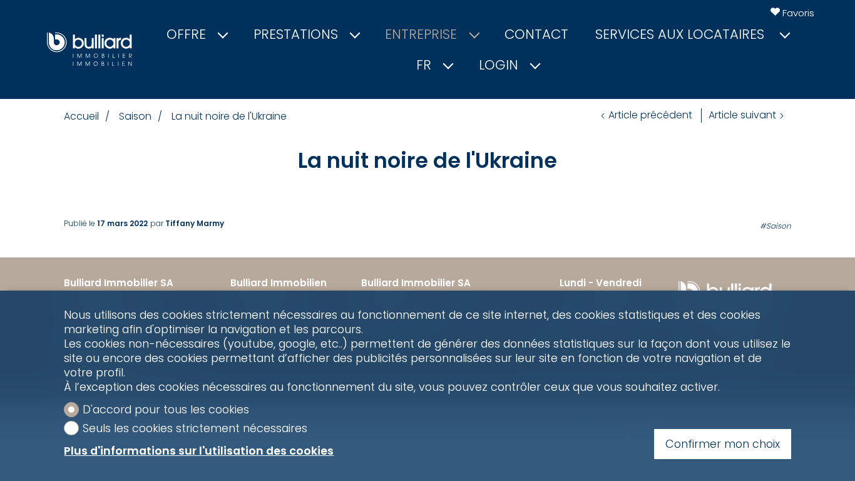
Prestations (295, 34)
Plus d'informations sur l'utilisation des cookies (199, 450)
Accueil (81, 116)
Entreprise (421, 34)
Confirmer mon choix (722, 444)
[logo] (89, 49)
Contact (536, 34)
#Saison (775, 225)
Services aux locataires (681, 34)
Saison (135, 116)
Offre (186, 34)
